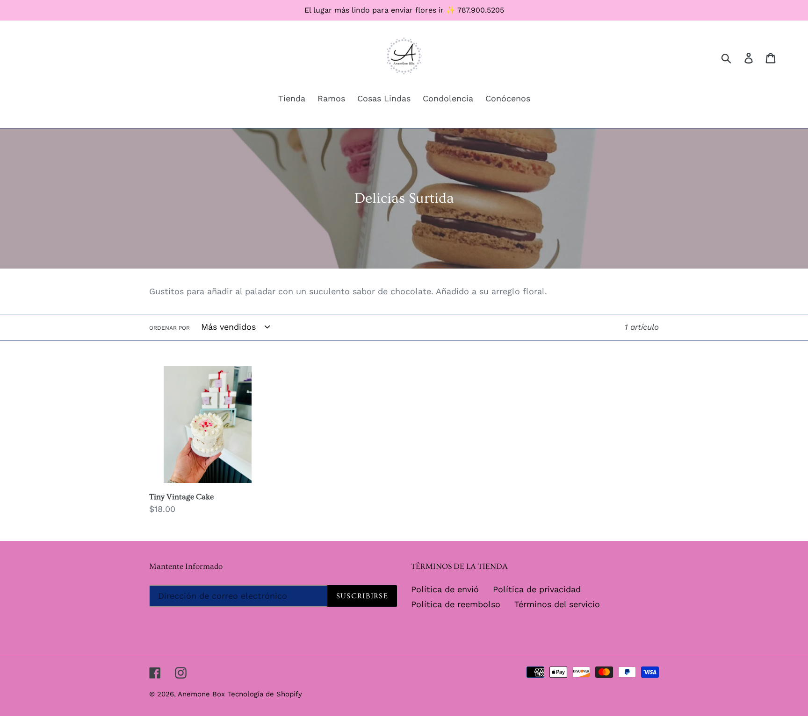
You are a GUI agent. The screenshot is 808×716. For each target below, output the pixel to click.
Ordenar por (169, 328)
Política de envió (445, 589)
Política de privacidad (537, 589)
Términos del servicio (557, 604)
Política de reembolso (455, 604)
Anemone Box (201, 694)
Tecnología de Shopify (265, 694)
